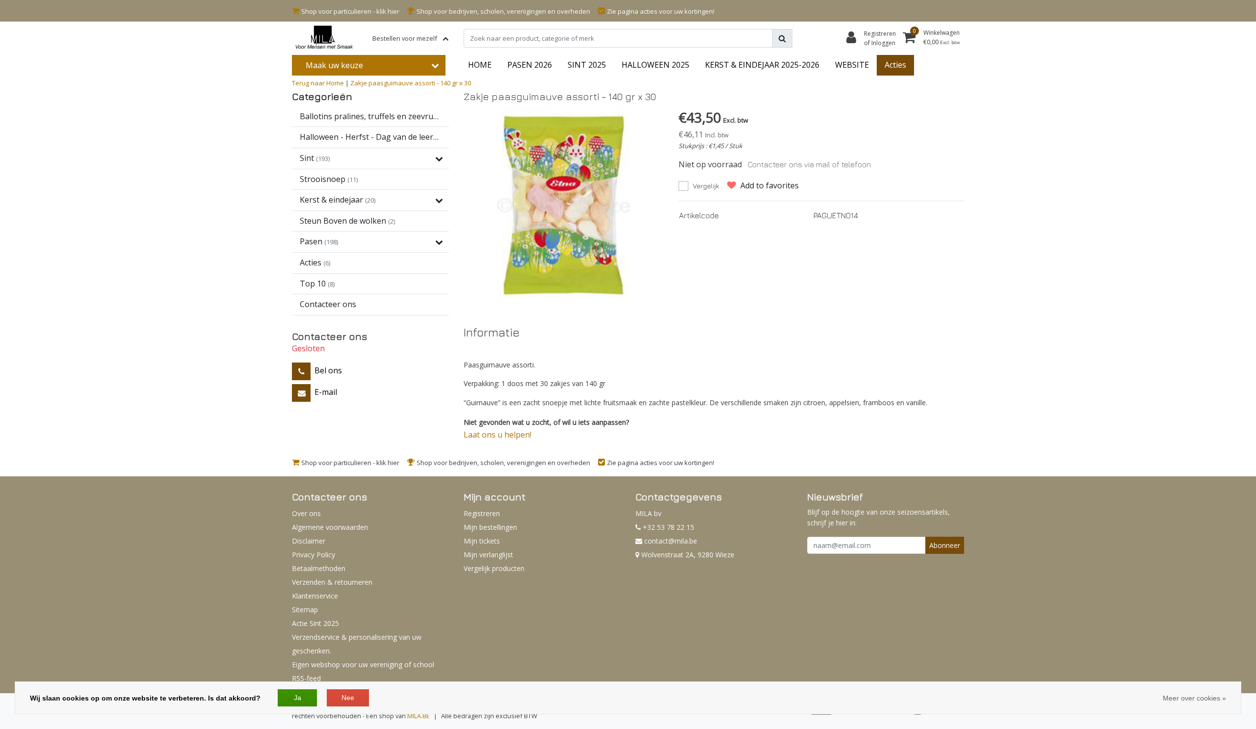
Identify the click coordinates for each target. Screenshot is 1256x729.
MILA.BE (418, 715)
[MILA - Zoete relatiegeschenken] (324, 38)
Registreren (482, 513)
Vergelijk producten (494, 568)
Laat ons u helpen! (497, 434)
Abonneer (944, 545)
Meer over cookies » (1194, 698)
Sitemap (305, 609)
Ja (297, 698)
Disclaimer (308, 541)
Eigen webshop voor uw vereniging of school (363, 664)
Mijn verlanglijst (488, 554)
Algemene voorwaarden (330, 527)
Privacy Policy (313, 554)
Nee (347, 698)
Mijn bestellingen (490, 527)
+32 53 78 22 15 (667, 527)
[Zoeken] (782, 38)
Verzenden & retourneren (332, 582)
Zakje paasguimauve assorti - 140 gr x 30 (410, 82)
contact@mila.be (670, 541)
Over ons (306, 513)
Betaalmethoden (318, 568)
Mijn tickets (482, 541)
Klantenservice (315, 595)
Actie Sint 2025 (315, 623)
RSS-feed (306, 678)
